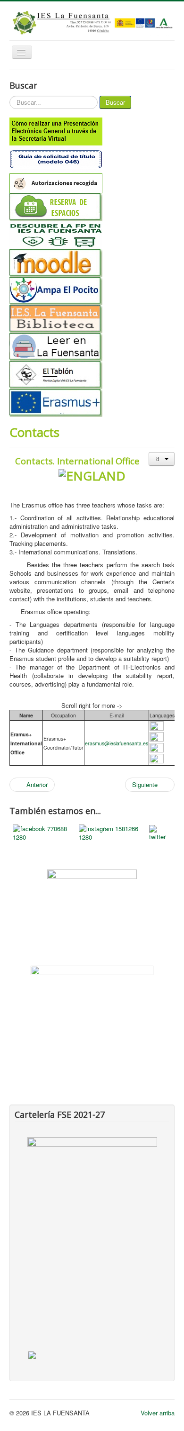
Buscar (115, 102)
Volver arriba (158, 1412)
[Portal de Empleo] (92, 994)
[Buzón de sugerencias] (92, 902)
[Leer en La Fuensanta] (92, 347)
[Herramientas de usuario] (162, 459)
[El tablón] (92, 375)
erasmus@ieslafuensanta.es (116, 743)
